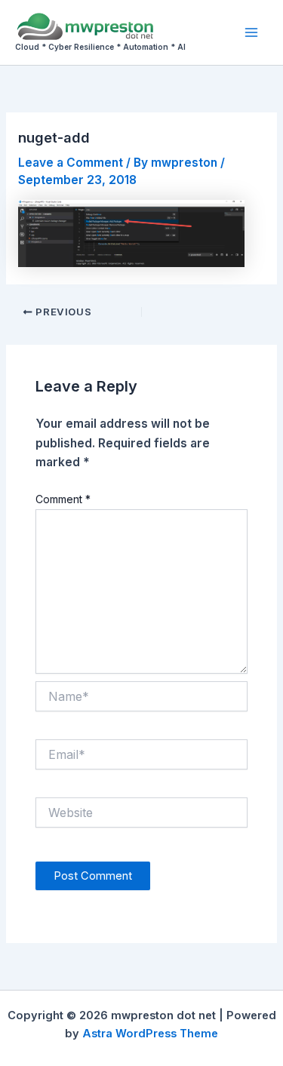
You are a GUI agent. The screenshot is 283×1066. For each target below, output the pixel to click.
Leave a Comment (70, 162)
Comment (63, 499)
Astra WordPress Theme (150, 1033)
